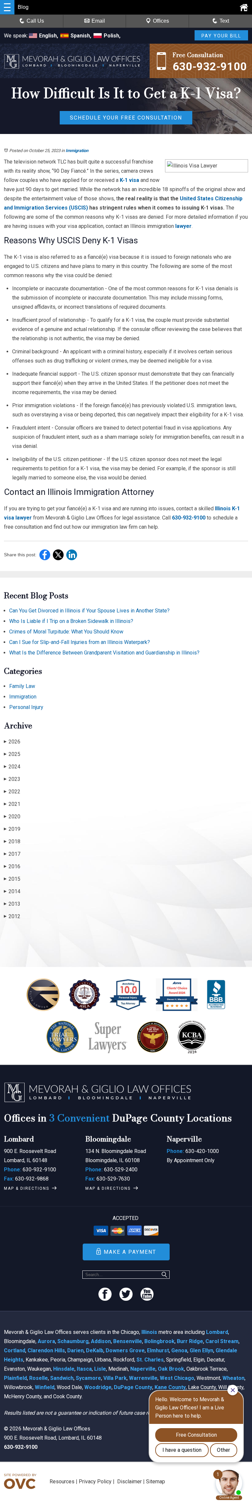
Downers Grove (125, 1350)
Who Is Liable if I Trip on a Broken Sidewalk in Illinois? (71, 621)
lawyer (183, 226)
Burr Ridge (190, 1341)
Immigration (77, 150)
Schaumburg (73, 1341)
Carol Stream (222, 1341)
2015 (12, 879)
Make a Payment (130, 1252)
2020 (12, 816)
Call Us (35, 21)
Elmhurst (158, 1350)
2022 (12, 791)
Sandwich (62, 1378)
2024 (12, 766)
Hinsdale (63, 1369)
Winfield (44, 1387)
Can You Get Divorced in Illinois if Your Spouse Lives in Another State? (89, 611)
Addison (101, 1341)
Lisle (100, 1369)
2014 (12, 891)
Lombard (217, 1332)
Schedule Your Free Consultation (126, 118)
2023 (12, 779)
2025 (12, 754)
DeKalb (94, 1350)
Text (224, 21)
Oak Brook (171, 1369)
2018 (12, 841)
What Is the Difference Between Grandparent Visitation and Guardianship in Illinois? (104, 653)
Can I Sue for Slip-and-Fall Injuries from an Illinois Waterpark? (79, 642)
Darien (75, 1350)
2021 (12, 804)
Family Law (22, 686)
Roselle (38, 1378)
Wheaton (233, 1378)
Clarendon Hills (46, 1350)
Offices (161, 21)
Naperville (143, 1369)
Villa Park (115, 1378)
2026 (12, 742)
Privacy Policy (95, 1481)
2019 (12, 829)
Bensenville (127, 1341)
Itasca (84, 1369)
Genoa (179, 1350)
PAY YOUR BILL (221, 35)
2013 (12, 904)
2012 (12, 916)
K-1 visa (128, 180)
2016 (12, 866)
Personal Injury (26, 707)
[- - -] (7, 7)
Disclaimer (129, 1481)
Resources (62, 1481)
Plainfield (15, 1378)
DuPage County (133, 1387)
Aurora (46, 1341)
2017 (12, 854)
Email (98, 21)
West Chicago (177, 1378)
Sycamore (88, 1378)
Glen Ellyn (201, 1350)
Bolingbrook (159, 1341)
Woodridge (98, 1387)
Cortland (14, 1350)
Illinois (149, 1332)
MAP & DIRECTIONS (26, 1188)
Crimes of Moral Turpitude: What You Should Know (66, 632)
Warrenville (143, 1378)
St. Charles (150, 1360)
